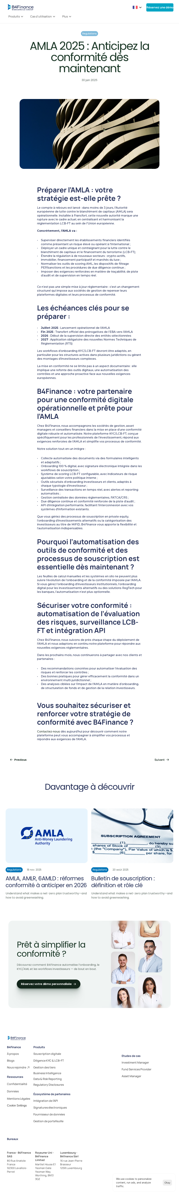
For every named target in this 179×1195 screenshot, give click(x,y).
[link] (19, 1054)
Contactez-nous (48, 731)
